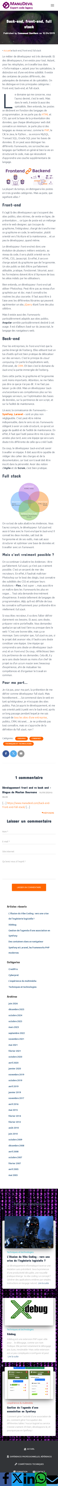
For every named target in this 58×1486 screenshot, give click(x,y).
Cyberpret (36, 738)
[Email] (52, 1480)
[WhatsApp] (40, 1479)
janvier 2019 (15, 1092)
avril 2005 (13, 1169)
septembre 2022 (17, 1033)
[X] (17, 1479)
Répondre (49, 813)
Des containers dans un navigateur (26, 941)
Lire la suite (43, 1283)
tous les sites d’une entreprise (30, 717)
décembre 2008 (16, 1145)
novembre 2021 (16, 1039)
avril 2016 (13, 1104)
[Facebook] (6, 1479)
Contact (40, 1472)
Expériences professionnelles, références (31, 1457)
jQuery (28, 304)
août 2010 (14, 1128)
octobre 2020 (15, 1057)
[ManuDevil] (18, 5)
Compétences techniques (31, 1464)
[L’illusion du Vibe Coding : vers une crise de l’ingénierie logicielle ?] (29, 1232)
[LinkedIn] (29, 1479)
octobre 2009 (15, 1139)
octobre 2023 (15, 1021)
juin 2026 (13, 1003)
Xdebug (12, 924)
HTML (45, 114)
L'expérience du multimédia (22, 981)
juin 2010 (13, 1134)
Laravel (18, 414)
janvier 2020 (15, 1068)
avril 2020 (13, 1063)
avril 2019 (13, 1086)
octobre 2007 (15, 1157)
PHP (46, 130)
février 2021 (15, 1051)
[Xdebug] (29, 1309)
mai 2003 (13, 1175)
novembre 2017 (16, 1098)
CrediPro (21, 738)
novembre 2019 (16, 1074)
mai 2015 (13, 1110)
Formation (22, 1472)
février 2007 (15, 1163)
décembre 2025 (16, 1009)
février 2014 (15, 1116)
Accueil (7, 50)
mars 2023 (14, 1027)
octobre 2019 (15, 1080)
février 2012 (15, 1122)
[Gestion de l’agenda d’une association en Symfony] (29, 1383)
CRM (20, 365)
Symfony (7, 414)
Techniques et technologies (18, 744)
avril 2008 (13, 1151)
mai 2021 (13, 1045)
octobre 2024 (15, 1015)
